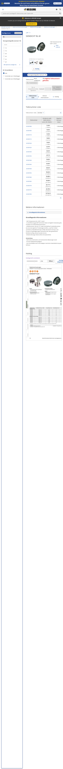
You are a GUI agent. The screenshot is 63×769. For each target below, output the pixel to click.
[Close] (60, 18)
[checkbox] (12, 48)
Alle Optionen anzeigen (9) (10, 64)
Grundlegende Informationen (37, 212)
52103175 (29, 190)
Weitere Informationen (45, 96)
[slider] (34, 261)
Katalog (37, 68)
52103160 (29, 177)
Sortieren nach (53, 120)
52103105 (29, 130)
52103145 (29, 164)
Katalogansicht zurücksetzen (33, 258)
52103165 (29, 181)
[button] (57, 3)
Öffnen (51, 261)
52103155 (29, 173)
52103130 (29, 152)
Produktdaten (33, 83)
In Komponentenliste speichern (33, 89)
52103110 (29, 135)
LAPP (27, 32)
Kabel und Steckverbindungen (20, 27)
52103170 (29, 185)
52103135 (29, 156)
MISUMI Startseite (5, 27)
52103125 (29, 147)
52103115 (29, 139)
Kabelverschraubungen (35, 27)
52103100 (29, 126)
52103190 (29, 194)
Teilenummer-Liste (33, 96)
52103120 (29, 143)
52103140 (29, 160)
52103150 (29, 168)
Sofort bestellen (57, 88)
